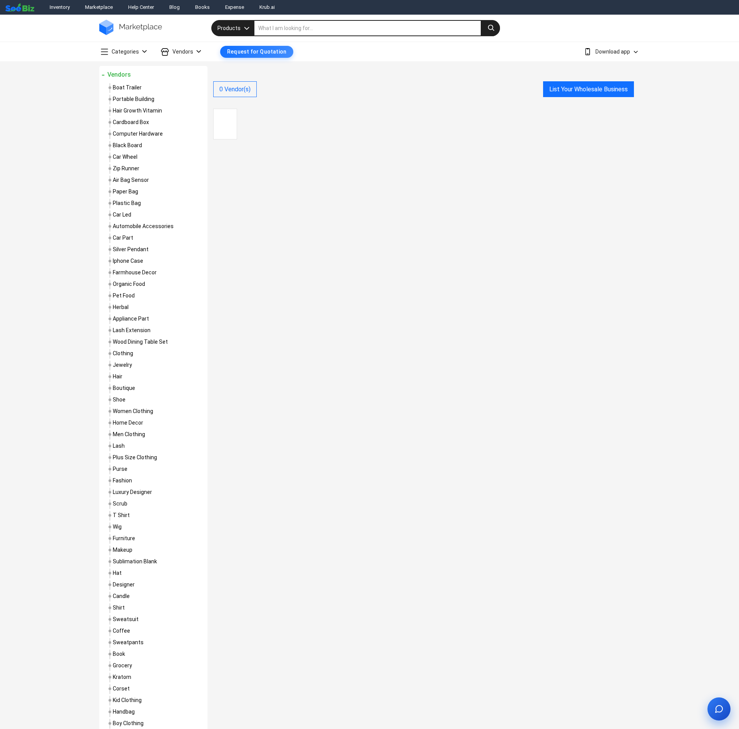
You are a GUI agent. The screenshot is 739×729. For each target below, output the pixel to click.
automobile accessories (143, 226)
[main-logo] (130, 33)
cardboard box (131, 122)
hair (117, 376)
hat (117, 573)
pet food (124, 295)
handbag (124, 712)
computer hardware (138, 134)
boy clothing (128, 723)
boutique (124, 388)
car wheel (125, 157)
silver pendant (131, 249)
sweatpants (128, 642)
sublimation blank (135, 561)
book (119, 654)
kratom (122, 677)
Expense (234, 7)
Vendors (119, 74)
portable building (133, 99)
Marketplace (99, 7)
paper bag (125, 191)
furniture (124, 538)
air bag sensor (131, 180)
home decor (128, 423)
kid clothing (127, 700)
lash (119, 446)
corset (121, 688)
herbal (121, 307)
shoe (119, 399)
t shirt (121, 515)
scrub (120, 504)
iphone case (128, 261)
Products (229, 28)
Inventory (60, 7)
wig (117, 527)
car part (123, 238)
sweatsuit (126, 619)
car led (122, 215)
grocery (122, 665)
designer (124, 584)
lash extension (131, 330)
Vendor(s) (235, 89)
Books (202, 7)
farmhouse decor (135, 272)
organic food (129, 284)
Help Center (141, 7)
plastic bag (127, 203)
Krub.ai (267, 7)
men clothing (129, 434)
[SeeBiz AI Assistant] (719, 709)
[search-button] (490, 28)
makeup (122, 550)
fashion (122, 480)
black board (127, 145)
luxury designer (132, 492)
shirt (119, 608)
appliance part (131, 319)
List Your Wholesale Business (588, 89)
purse (120, 469)
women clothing (133, 411)
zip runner (126, 168)
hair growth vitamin (137, 111)
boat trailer (127, 87)
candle (121, 596)
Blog (174, 7)
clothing (123, 353)
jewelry (122, 365)
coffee (121, 631)
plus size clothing (135, 457)
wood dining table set (140, 342)
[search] (377, 28)
